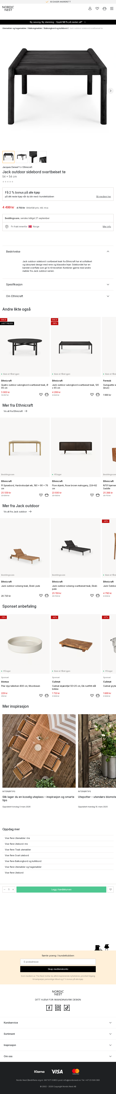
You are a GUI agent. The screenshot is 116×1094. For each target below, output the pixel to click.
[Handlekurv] (104, 8)
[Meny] (111, 8)
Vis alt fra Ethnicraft (13, 411)
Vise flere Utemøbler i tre (17, 838)
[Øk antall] (13, 890)
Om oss (8, 1056)
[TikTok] (66, 1007)
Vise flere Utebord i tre (16, 844)
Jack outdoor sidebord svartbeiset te (86, 28)
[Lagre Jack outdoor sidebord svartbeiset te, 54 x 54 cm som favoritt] (111, 890)
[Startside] (8, 8)
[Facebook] (49, 1007)
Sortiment (9, 1033)
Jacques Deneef (10, 167)
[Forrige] (5, 91)
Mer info (107, 226)
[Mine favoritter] (97, 8)
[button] (7, 182)
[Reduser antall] (4, 890)
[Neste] (111, 91)
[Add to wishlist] (41, 394)
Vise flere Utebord (14, 872)
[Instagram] (58, 1007)
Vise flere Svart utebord (17, 855)
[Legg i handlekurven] (46, 394)
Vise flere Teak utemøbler (18, 849)
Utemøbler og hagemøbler (14, 28)
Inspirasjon (10, 1045)
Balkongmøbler (35, 28)
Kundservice (11, 1022)
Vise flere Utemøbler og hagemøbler (23, 867)
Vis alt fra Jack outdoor (15, 511)
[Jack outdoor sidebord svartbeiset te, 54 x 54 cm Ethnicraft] (58, 90)
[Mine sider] (90, 8)
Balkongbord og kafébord (56, 28)
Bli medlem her (103, 196)
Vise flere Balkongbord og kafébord (23, 861)
